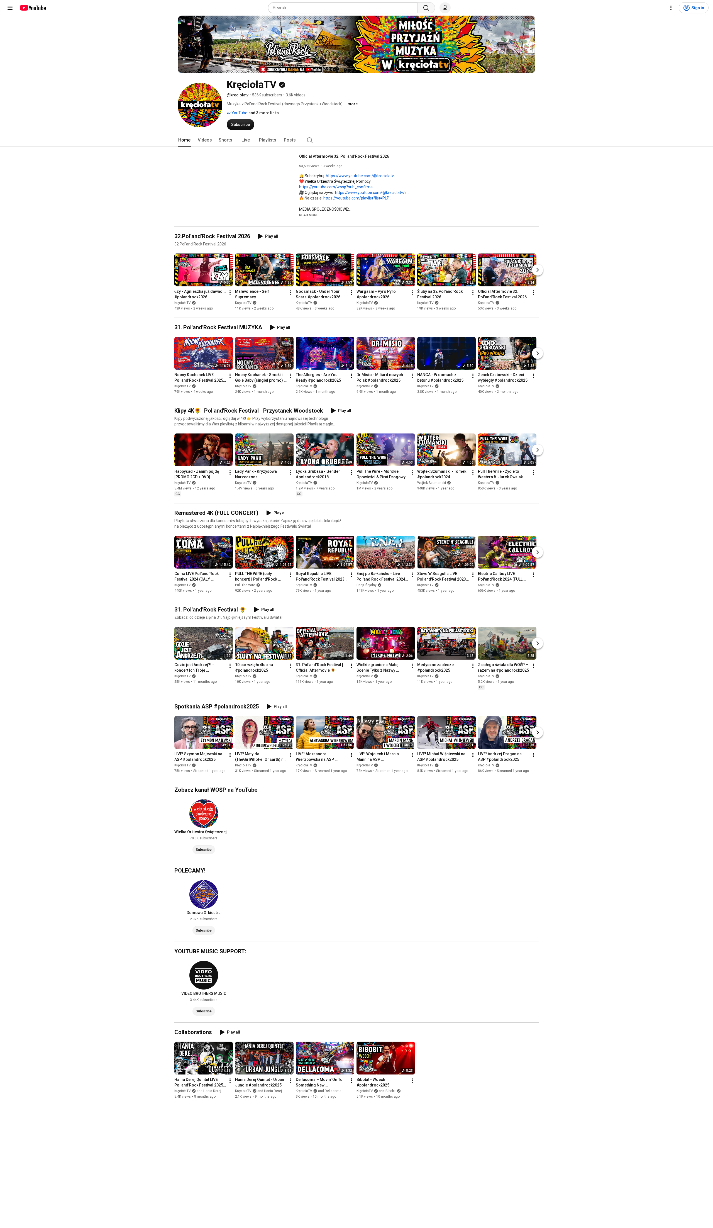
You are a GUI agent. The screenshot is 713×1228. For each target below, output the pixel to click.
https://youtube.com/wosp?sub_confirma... (337, 187)
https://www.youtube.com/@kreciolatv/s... (372, 192)
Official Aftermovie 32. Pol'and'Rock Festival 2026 (344, 156)
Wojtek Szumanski (431, 483)
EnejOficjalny (366, 585)
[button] (308, 215)
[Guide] (10, 7)
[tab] (184, 140)
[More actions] (230, 292)
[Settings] (671, 7)
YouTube (239, 113)
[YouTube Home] (33, 8)
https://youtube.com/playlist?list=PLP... (357, 198)
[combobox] (344, 7)
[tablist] (356, 140)
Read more (308, 215)
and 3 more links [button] (263, 113)
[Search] (426, 7)
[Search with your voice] (445, 7)
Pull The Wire (245, 585)
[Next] (537, 270)
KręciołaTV (182, 303)
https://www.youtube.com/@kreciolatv (360, 176)
